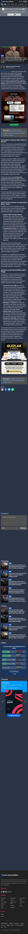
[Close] (22, 450)
